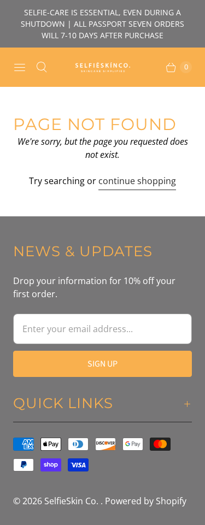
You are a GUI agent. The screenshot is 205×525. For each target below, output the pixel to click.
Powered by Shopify (145, 501)
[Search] (41, 67)
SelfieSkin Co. (72, 501)
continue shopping (137, 181)
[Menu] (20, 67)
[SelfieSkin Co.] (102, 67)
